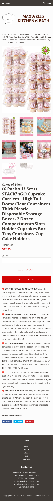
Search (26, 446)
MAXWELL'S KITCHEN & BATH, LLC (36, 495)
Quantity (5, 255)
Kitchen (27, 453)
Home (4, 34)
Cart (49, 3)
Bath (26, 456)
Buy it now (26, 279)
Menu (7, 3)
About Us (26, 460)
